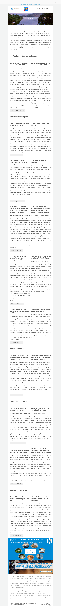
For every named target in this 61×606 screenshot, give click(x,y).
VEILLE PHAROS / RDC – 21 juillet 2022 (20, 2)
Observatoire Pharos (6, 2)
